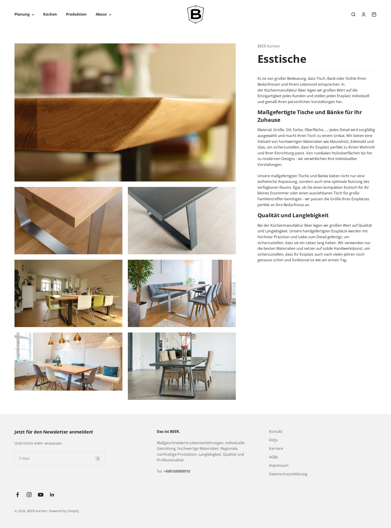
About (101, 14)
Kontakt (275, 431)
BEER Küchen (268, 46)
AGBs (273, 457)
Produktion (76, 14)
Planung (22, 14)
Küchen (50, 14)
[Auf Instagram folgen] (29, 495)
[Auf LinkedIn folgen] (52, 495)
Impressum (278, 465)
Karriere (276, 448)
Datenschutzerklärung (288, 473)
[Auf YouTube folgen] (41, 495)
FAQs (273, 440)
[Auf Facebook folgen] (17, 495)
